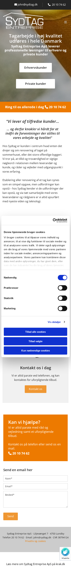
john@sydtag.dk (25, 4)
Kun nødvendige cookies (35, 350)
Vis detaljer (54, 321)
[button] (58, 22)
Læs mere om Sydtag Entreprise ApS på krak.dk (35, 564)
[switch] (62, 288)
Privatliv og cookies (35, 541)
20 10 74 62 (57, 107)
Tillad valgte (35, 341)
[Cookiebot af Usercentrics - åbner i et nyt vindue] (52, 220)
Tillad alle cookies (35, 331)
